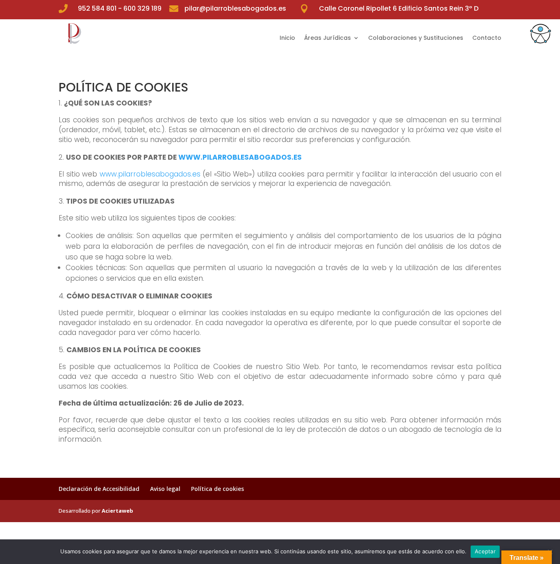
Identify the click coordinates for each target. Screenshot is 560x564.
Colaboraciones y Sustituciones (415, 38)
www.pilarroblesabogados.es (150, 174)
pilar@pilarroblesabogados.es (235, 8)
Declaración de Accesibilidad (99, 489)
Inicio (287, 38)
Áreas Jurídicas (327, 38)
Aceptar (485, 551)
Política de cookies (217, 489)
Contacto (486, 38)
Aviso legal (165, 489)
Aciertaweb (117, 510)
